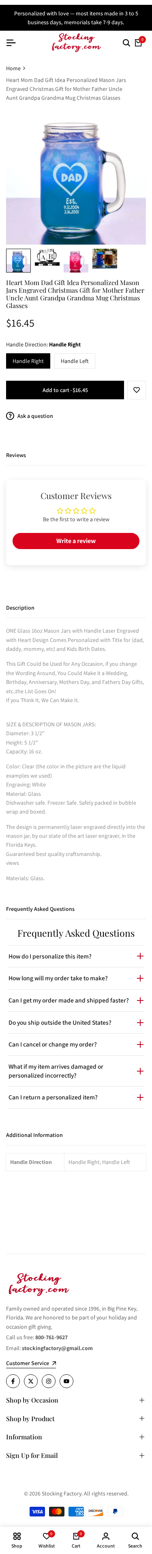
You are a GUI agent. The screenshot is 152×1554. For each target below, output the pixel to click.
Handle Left (75, 361)
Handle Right (28, 361)
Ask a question (34, 415)
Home (13, 68)
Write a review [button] (76, 541)
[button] (136, 390)
